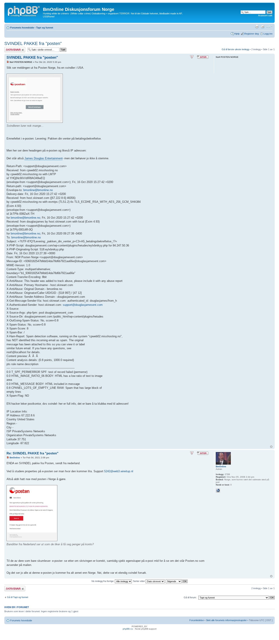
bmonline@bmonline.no (38, 190)
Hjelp (237, 33)
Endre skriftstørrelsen (269, 27)
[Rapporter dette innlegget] (192, 57)
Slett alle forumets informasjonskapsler (226, 620)
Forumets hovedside (22, 27)
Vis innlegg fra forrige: (103, 581)
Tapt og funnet (44, 27)
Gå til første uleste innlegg (235, 49)
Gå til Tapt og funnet (17, 597)
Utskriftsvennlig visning (256, 27)
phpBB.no (128, 629)
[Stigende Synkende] (177, 581)
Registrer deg (251, 33)
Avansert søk (265, 15)
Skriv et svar (11, 48)
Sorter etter (139, 581)
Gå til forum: (190, 597)
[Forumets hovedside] (24, 11)
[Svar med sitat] (203, 57)
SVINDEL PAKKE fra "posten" (33, 43)
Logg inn (268, 33)
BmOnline (15, 457)
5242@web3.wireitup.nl (118, 471)
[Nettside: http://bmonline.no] (218, 490)
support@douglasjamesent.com (83, 304)
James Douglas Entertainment (43, 158)
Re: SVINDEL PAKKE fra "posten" (32, 453)
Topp (271, 447)
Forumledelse (196, 620)
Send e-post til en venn (262, 27)
